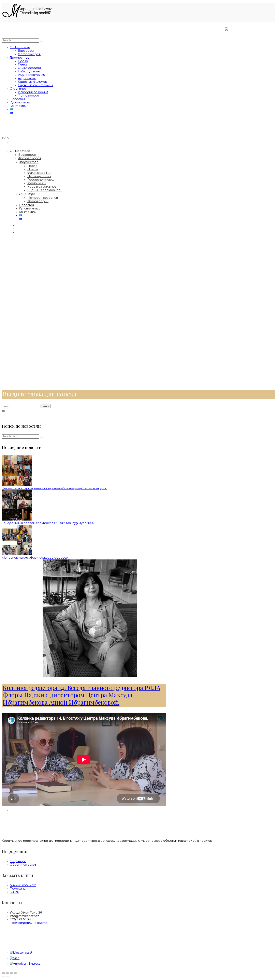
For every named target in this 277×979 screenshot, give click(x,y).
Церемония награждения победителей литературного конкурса (54, 488)
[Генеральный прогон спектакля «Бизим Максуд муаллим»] (17, 519)
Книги (14, 892)
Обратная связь (23, 864)
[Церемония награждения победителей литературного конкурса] (17, 485)
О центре (18, 861)
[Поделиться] (7, 973)
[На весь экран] (11, 973)
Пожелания (18, 888)
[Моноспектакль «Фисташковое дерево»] (17, 554)
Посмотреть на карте (29, 923)
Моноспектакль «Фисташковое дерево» (35, 557)
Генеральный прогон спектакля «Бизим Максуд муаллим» (48, 523)
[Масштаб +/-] (15, 973)
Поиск (45, 406)
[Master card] (21, 952)
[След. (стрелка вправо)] (7, 976)
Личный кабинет (23, 885)
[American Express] (25, 963)
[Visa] (14, 958)
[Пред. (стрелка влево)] (3, 976)
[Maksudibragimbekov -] (27, 36)
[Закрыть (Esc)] (3, 973)
